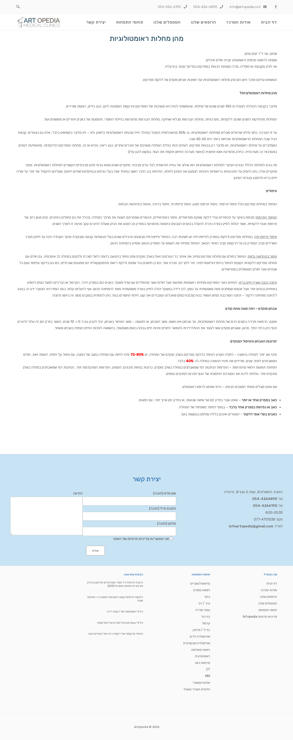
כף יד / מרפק (201, 630)
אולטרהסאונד (201, 683)
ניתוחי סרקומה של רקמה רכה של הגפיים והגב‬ (115, 633)
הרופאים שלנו (203, 22)
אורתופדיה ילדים (200, 636)
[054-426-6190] (170, 7)
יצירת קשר (96, 22)
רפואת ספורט (201, 590)
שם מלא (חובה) (164, 493)
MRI (207, 676)
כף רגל (205, 617)
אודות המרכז (238, 22)
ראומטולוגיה (202, 656)
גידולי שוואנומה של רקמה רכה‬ (125, 611)
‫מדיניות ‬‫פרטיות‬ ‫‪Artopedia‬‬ (260, 617)
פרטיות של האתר (125, 539)
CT (208, 669)
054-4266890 (264, 499)
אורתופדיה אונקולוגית (196, 643)
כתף (207, 597)
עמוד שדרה (202, 610)
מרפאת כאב (202, 663)
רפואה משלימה (200, 650)
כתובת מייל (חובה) (162, 508)
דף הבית (269, 22)
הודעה (78, 493)
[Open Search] (18, 7)
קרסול (206, 623)
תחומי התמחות (129, 22)
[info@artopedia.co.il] (246, 7)
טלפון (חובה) (166, 523)
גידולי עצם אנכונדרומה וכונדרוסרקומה (120, 622)
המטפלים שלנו (167, 22)
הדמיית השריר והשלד (196, 689)
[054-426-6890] (205, 7)
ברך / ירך (204, 603)
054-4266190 (265, 506)
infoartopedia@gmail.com (251, 526)
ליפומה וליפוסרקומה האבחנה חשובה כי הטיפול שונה (115, 598)
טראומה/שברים (200, 583)
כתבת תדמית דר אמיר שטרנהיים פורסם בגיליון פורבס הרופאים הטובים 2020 (115, 584)
